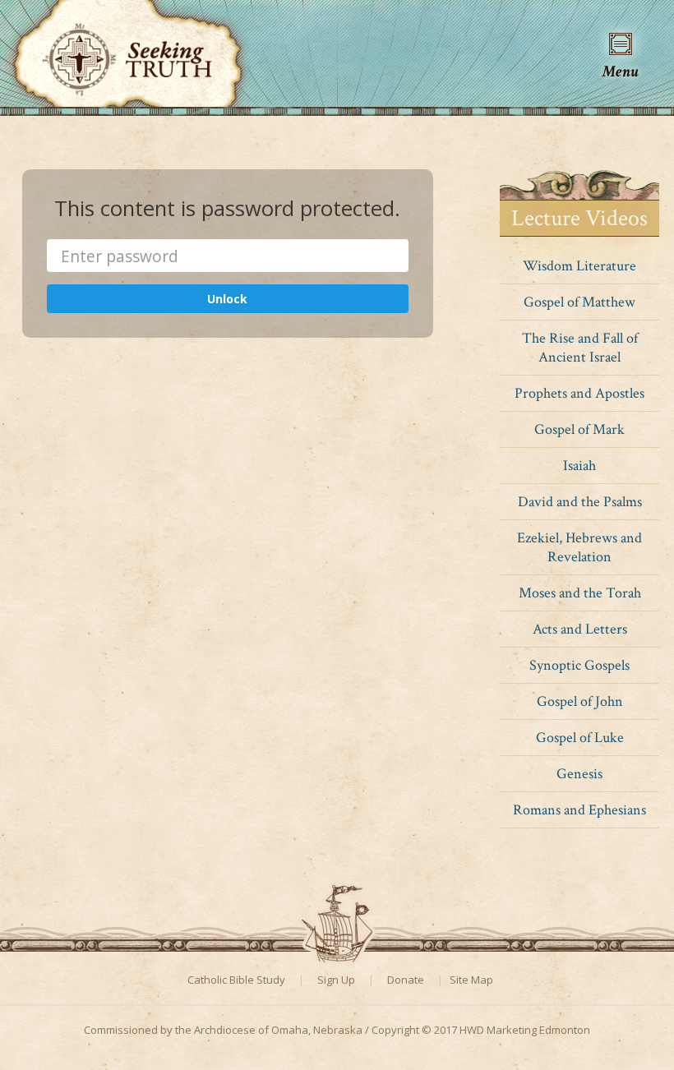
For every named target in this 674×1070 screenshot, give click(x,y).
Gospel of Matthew (579, 302)
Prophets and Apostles (579, 393)
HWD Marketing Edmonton (524, 1029)
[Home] (128, 51)
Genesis (579, 773)
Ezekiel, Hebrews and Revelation (579, 547)
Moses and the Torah (580, 592)
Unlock (227, 299)
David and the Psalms (580, 501)
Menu (620, 70)
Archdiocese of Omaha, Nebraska (278, 1029)
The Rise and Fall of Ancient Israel (580, 348)
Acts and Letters (580, 629)
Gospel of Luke (580, 737)
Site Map (471, 979)
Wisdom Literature (579, 265)
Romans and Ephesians (579, 809)
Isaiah (579, 465)
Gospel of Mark (579, 429)
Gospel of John (580, 701)
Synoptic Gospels (579, 665)
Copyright (395, 1029)
